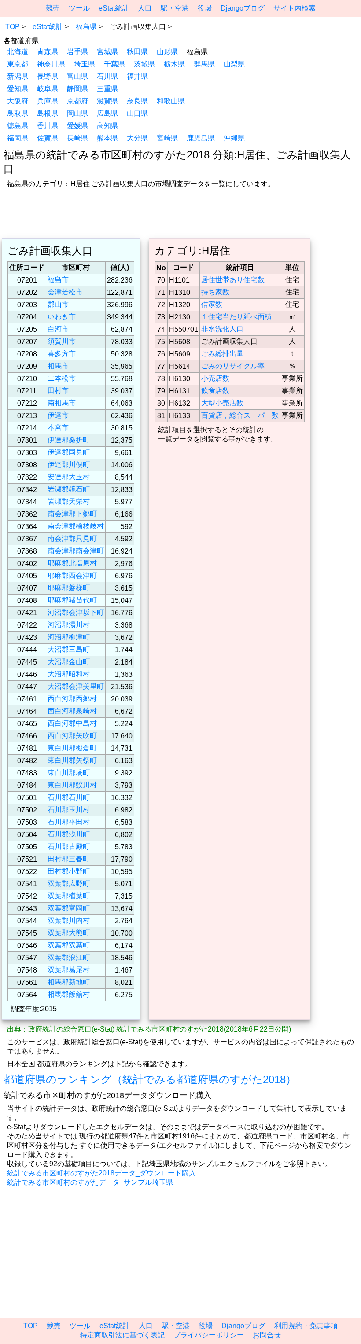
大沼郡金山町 (69, 661)
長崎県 (77, 138)
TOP (12, 26)
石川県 (107, 76)
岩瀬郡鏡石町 (69, 489)
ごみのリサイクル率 (233, 366)
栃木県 (174, 64)
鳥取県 (17, 113)
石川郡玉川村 (69, 809)
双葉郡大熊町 (69, 932)
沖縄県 (234, 138)
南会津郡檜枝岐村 (76, 526)
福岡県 (17, 138)
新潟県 (17, 76)
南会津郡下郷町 (72, 514)
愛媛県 (77, 125)
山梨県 (234, 64)
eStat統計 (114, 8)
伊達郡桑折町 (69, 440)
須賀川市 (62, 341)
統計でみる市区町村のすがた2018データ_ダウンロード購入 (101, 1173)
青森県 (47, 51)
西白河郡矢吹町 (72, 735)
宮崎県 (167, 138)
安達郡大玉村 (69, 477)
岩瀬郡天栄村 (69, 501)
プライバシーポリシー (208, 1335)
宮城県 (107, 51)
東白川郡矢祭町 (72, 760)
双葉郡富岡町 (69, 908)
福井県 (137, 76)
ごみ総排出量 (222, 353)
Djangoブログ (243, 8)
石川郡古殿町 (69, 846)
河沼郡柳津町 (69, 637)
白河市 (58, 329)
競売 (53, 8)
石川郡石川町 (69, 797)
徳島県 (17, 125)
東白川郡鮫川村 (72, 785)
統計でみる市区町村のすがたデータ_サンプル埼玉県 (90, 1182)
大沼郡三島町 (69, 649)
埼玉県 (84, 64)
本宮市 (58, 427)
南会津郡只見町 (72, 538)
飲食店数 (215, 390)
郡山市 (58, 304)
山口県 (137, 113)
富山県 (77, 76)
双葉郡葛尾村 (69, 969)
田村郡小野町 (69, 871)
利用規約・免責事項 (306, 1325)
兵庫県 (47, 101)
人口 (145, 8)
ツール (79, 8)
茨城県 (144, 64)
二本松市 (62, 378)
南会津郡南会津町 (76, 550)
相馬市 (58, 366)
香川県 (47, 125)
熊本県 (107, 138)
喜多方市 (62, 353)
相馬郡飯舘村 (69, 994)
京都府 (77, 101)
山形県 (167, 51)
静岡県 (77, 88)
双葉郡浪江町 (69, 957)
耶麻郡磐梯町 (69, 587)
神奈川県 (51, 64)
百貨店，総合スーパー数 (240, 415)
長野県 (47, 76)
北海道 (17, 51)
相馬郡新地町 (69, 982)
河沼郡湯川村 (69, 624)
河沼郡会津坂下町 (76, 612)
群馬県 (204, 64)
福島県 (86, 26)
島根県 (47, 113)
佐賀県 (47, 138)
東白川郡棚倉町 (72, 748)
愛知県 (17, 88)
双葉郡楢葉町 (69, 896)
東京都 (17, 64)
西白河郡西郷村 (72, 698)
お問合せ (267, 1335)
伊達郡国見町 (69, 452)
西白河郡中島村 (72, 723)
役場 (205, 8)
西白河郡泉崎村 (72, 711)
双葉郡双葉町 (69, 945)
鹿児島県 (201, 138)
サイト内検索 (294, 8)
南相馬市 (62, 403)
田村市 (58, 390)
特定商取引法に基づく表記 (122, 1335)
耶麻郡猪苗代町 (72, 600)
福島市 (58, 279)
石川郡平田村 (69, 822)
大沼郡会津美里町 (76, 686)
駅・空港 (175, 8)
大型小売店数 (222, 403)
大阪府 (17, 101)
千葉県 (114, 64)
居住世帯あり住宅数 (233, 279)
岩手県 (77, 51)
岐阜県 (47, 88)
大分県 (137, 138)
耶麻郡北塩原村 (72, 563)
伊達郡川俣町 (69, 464)
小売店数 (215, 378)
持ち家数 (215, 292)
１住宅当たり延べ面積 (236, 316)
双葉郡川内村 (69, 920)
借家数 (211, 304)
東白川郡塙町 (69, 772)
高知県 (107, 125)
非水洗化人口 (222, 329)
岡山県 (77, 113)
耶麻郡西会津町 (72, 575)
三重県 (107, 88)
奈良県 (137, 101)
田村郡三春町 (69, 859)
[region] (180, 214)
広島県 (107, 113)
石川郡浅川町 (69, 834)
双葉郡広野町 (69, 883)
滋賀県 (107, 101)
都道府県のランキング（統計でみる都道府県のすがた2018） (150, 1079)
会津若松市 (65, 292)
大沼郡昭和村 (69, 674)
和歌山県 (171, 101)
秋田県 (137, 51)
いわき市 (62, 316)
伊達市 (58, 415)
